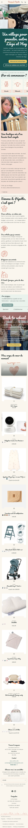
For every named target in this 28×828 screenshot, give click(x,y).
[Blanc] (3, 442)
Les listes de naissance (14, 801)
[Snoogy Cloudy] (3, 624)
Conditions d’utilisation (9, 824)
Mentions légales (7, 826)
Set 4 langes (14, 406)
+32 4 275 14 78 (14, 761)
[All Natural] (9, 551)
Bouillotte (14, 622)
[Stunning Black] (5, 551)
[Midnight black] (3, 515)
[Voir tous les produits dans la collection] (6, 84)
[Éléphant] (5, 731)
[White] (9, 660)
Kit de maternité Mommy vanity (14, 695)
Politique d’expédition (18, 826)
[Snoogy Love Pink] (5, 624)
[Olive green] (5, 515)
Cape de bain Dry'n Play (14, 659)
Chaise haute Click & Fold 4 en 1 (14, 549)
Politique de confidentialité (14, 818)
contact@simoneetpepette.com (14, 763)
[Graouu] (9, 731)
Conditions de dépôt (14, 805)
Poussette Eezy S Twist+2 (14, 586)
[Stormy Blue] (3, 588)
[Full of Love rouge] (7, 731)
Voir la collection (14, 345)
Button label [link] (7, 305)
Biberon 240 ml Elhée (14, 729)
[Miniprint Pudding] (5, 479)
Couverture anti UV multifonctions (14, 513)
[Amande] (3, 660)
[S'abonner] (25, 780)
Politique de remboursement (10, 821)
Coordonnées (19, 824)
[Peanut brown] (7, 515)
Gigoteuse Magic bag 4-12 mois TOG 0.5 (14, 477)
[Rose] (7, 660)
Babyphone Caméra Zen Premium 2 (14, 440)
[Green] (5, 660)
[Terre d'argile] (5, 442)
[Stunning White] (7, 551)
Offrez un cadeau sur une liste (15, 65)
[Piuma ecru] (3, 479)
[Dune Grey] (7, 588)
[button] (2, 2)
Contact (14, 803)
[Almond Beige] (5, 588)
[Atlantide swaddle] (7, 479)
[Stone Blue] (3, 551)
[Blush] (3, 731)
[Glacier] (9, 479)
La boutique (14, 799)
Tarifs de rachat (14, 807)
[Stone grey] (9, 515)
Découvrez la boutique (17, 61)
